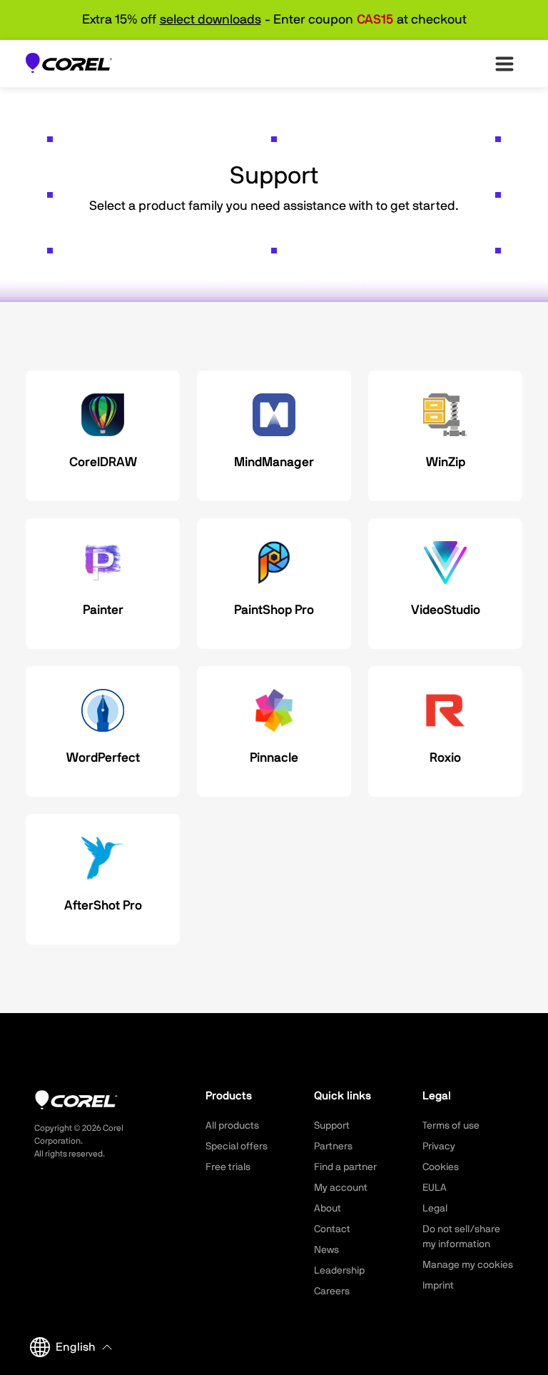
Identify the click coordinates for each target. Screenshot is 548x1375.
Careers (332, 1291)
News (326, 1250)
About (327, 1209)
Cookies (440, 1167)
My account (340, 1188)
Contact (332, 1229)
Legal (434, 1209)
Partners (333, 1147)
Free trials (228, 1167)
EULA (434, 1188)
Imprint (438, 1286)
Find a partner (345, 1167)
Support (332, 1126)
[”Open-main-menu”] (504, 63)
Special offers (237, 1147)
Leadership (339, 1271)
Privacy (438, 1147)
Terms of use (451, 1126)
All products (232, 1126)
